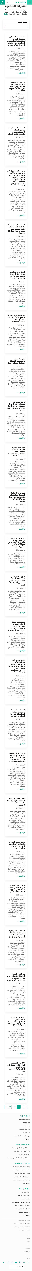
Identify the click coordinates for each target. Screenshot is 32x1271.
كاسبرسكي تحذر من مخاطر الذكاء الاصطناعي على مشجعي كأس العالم (16, 131)
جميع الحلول (27, 1139)
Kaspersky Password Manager (22, 1136)
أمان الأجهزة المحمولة (24, 1155)
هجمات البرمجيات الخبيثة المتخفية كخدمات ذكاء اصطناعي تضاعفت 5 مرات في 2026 (16, 452)
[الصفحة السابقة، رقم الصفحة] (26, 1107)
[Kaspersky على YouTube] (16, 1262)
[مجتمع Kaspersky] (8, 1262)
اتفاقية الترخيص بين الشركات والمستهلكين (22, 1227)
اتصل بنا (28, 1235)
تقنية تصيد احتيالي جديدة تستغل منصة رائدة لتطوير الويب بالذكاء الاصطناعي (16, 888)
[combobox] (7, 2)
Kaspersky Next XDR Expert (22, 1206)
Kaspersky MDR (26, 1199)
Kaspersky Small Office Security (21, 1167)
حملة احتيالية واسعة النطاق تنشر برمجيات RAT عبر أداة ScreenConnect (16, 318)
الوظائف (28, 1258)
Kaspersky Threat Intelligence (22, 1209)
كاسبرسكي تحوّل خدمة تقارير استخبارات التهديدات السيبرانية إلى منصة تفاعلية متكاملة (16, 1021)
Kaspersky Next (26, 1192)
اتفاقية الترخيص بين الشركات (24, 1230)
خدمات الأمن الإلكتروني (24, 1196)
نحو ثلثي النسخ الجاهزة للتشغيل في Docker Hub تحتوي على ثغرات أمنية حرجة (16, 977)
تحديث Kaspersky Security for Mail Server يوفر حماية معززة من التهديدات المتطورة (16, 86)
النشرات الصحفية (27, 1251)
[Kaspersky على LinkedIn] (20, 1262)
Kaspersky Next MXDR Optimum (21, 1180)
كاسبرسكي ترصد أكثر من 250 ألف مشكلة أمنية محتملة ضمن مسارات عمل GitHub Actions (16, 229)
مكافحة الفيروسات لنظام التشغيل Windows (18, 1158)
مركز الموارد (28, 1248)
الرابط (6, 14)
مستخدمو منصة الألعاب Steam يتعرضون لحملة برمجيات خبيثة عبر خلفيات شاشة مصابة (16, 626)
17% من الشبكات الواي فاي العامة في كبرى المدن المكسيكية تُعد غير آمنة (16, 1067)
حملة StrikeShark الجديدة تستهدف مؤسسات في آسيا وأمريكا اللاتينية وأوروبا (17, 497)
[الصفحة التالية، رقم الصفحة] (6, 1107)
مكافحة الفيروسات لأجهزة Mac (22, 1151)
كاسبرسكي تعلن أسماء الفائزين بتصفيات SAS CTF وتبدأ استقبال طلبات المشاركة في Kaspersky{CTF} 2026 (16, 666)
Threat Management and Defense (21, 1202)
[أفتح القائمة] (29, 2)
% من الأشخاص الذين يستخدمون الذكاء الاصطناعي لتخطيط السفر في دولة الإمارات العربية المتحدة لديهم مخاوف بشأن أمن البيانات (16, 179)
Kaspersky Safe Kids (24, 1129)
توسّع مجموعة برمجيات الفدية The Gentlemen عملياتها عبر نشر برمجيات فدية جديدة (16, 406)
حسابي (2, 3)
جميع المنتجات (26, 1183)
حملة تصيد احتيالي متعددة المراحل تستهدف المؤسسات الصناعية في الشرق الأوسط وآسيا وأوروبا (16, 41)
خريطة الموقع (27, 1255)
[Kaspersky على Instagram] (12, 1262)
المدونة (28, 1245)
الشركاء (28, 1241)
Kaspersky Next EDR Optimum (22, 1173)
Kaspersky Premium (25, 1126)
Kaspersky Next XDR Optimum (22, 1177)
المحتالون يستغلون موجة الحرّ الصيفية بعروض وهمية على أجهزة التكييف (17, 275)
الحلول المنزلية (25, 1116)
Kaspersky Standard (24, 1119)
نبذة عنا (28, 1238)
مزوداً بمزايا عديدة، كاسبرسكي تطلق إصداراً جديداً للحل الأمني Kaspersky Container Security (17, 757)
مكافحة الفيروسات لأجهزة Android (21, 1148)
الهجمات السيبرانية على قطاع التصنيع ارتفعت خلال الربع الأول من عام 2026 (17, 934)
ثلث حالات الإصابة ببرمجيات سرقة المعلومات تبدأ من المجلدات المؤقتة (17, 713)
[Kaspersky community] (4, 1263)
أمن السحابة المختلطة (24, 1212)
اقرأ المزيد (22, 73)
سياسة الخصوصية (26, 1223)
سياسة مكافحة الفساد (17, 1223)
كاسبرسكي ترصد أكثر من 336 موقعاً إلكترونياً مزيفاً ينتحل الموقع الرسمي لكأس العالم (16, 542)
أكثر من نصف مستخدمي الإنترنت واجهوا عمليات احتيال (16, 361)
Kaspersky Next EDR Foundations (21, 1170)
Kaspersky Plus (26, 1123)
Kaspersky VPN (26, 1133)
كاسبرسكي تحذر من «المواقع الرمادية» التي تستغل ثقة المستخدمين (16, 845)
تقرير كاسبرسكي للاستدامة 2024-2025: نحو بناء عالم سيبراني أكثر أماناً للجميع (17, 581)
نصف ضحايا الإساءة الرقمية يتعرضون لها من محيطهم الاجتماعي (16, 802)
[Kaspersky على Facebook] (28, 1262)
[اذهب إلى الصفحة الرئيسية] (20, 2)
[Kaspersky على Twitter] (24, 1262)
